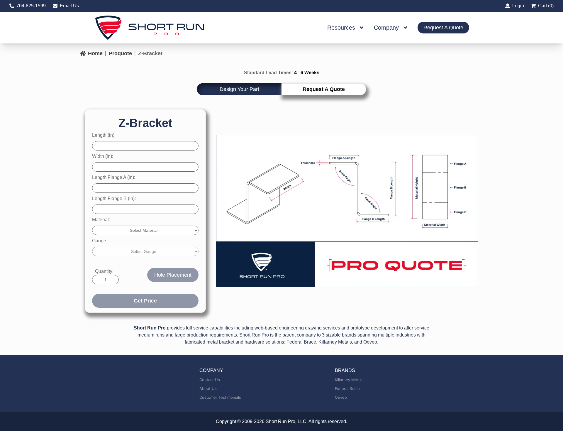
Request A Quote (443, 28)
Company (386, 27)
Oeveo (341, 397)
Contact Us (209, 379)
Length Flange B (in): (114, 198)
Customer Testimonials (220, 397)
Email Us (69, 5)
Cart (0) (546, 5)
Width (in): (102, 156)
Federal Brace (347, 388)
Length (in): (104, 135)
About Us (208, 388)
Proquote (120, 53)
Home (95, 53)
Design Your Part (239, 89)
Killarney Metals (349, 379)
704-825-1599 (31, 5)
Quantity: (104, 271)
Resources (341, 27)
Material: (101, 219)
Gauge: (99, 240)
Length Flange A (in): (113, 177)
